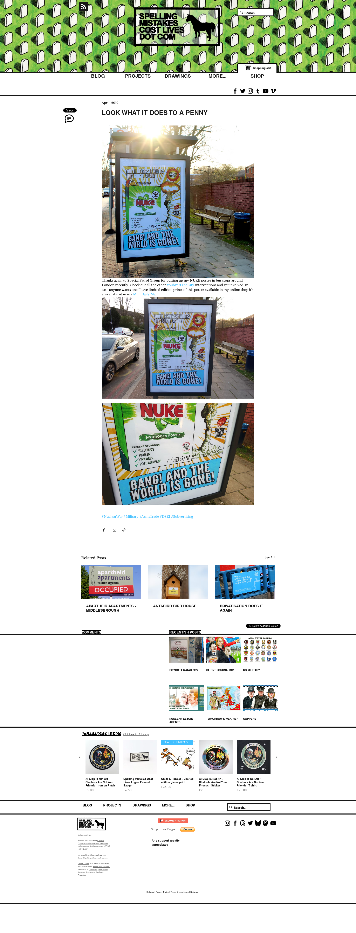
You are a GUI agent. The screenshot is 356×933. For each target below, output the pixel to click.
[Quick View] (102, 757)
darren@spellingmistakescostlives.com (93, 857)
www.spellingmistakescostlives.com (92, 854)
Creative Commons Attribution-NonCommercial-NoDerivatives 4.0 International (93, 843)
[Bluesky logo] (257, 823)
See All (270, 557)
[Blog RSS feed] (83, 7)
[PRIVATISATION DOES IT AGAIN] (245, 582)
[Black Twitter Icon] (242, 91)
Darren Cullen (83, 863)
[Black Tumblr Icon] (257, 91)
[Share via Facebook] (104, 530)
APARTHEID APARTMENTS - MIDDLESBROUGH (111, 608)
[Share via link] (124, 530)
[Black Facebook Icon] (235, 91)
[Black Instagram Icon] (250, 91)
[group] (178, 768)
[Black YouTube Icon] (265, 91)
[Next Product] (276, 756)
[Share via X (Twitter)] (114, 530)
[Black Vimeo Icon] (273, 91)
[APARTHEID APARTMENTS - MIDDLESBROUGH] (111, 582)
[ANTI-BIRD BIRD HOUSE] (178, 582)
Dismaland (93, 869)
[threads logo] (242, 823)
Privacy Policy (162, 892)
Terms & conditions (180, 892)
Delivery (150, 892)
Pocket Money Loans (101, 866)
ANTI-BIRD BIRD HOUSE (174, 606)
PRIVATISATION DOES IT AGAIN (241, 608)
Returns (194, 892)
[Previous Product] (79, 756)
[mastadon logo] (265, 823)
